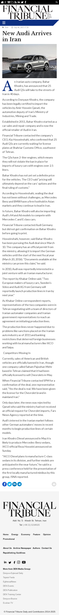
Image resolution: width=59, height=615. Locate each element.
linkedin (19, 2)
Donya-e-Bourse (10, 599)
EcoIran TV (8, 603)
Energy (14, 534)
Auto (6, 27)
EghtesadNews (9, 582)
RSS (15, 2)
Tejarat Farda (9, 577)
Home (2, 2)
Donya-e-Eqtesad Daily (13, 573)
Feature (36, 534)
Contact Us (9, 2)
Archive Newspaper (22, 548)
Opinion (47, 534)
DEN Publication (10, 590)
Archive (12, 2)
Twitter (22, 2)
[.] (5, 562)
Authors (36, 548)
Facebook (25, 2)
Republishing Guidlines (14, 552)
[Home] (27, 12)
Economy (25, 534)
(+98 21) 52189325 (31, 525)
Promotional (9, 539)
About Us (5, 2)
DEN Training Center (12, 594)
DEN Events (8, 586)
